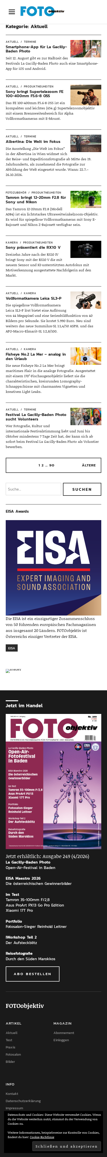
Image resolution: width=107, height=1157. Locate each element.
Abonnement (64, 1032)
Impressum (14, 1108)
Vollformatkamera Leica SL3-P (33, 298)
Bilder (10, 1061)
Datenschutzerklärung (23, 1101)
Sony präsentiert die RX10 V (33, 247)
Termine (30, 42)
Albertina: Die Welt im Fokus (34, 141)
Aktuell (12, 42)
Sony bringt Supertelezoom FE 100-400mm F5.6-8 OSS (34, 93)
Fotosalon (13, 1054)
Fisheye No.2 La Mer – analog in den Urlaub (36, 356)
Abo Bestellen (33, 974)
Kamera (12, 243)
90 (51, 465)
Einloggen (61, 1040)
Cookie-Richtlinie (42, 1137)
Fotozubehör (16, 193)
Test (9, 1040)
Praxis (10, 1047)
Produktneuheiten (39, 86)
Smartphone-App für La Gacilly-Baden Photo (36, 49)
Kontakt (12, 1093)
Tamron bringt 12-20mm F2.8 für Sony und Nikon (36, 199)
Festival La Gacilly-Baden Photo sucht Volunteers (36, 417)
